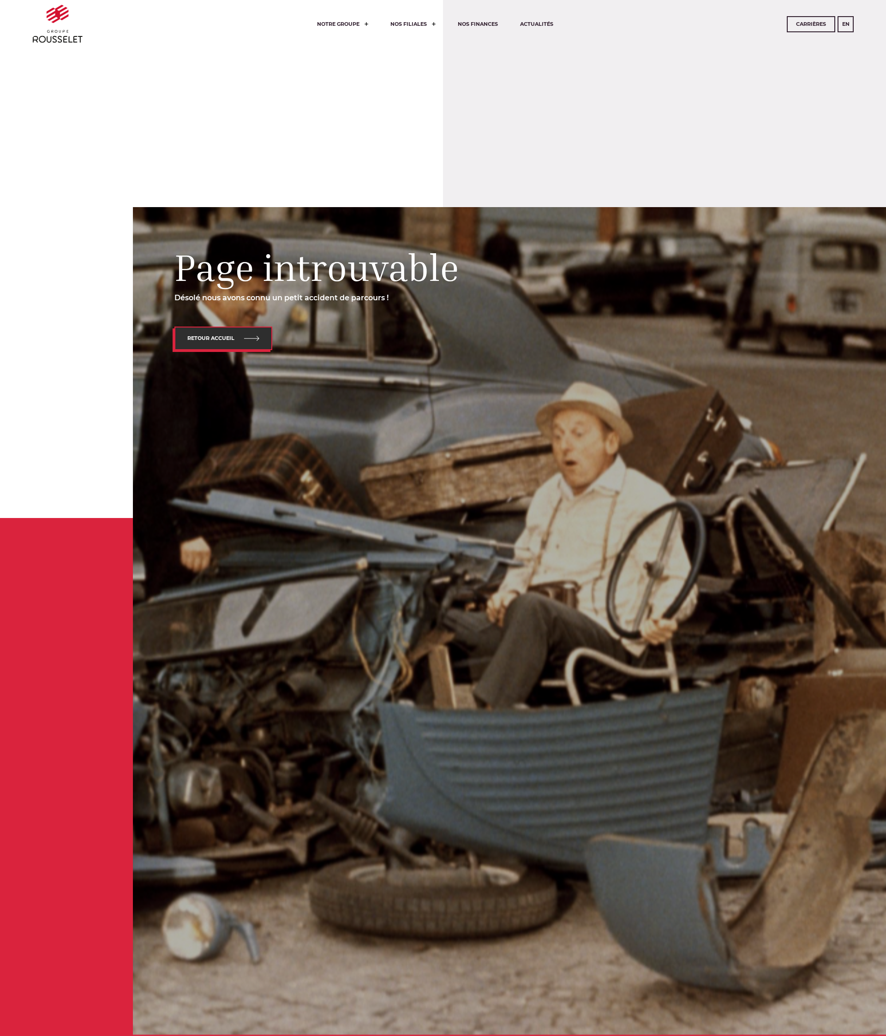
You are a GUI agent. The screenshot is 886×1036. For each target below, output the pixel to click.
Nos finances (478, 24)
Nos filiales (409, 24)
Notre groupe (339, 24)
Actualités (536, 24)
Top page (31, 941)
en (846, 24)
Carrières (811, 24)
